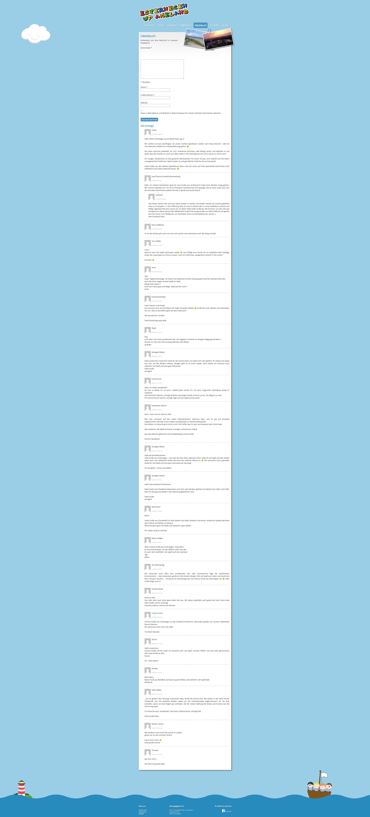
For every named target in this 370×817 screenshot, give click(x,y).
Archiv (225, 25)
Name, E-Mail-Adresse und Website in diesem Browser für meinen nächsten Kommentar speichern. (181, 113)
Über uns (149, 25)
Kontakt (214, 25)
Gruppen (172, 25)
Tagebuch (186, 25)
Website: (144, 103)
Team (161, 25)
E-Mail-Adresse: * (148, 95)
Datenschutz (143, 810)
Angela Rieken (157, 613)
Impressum (142, 812)
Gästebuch (201, 25)
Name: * (144, 87)
